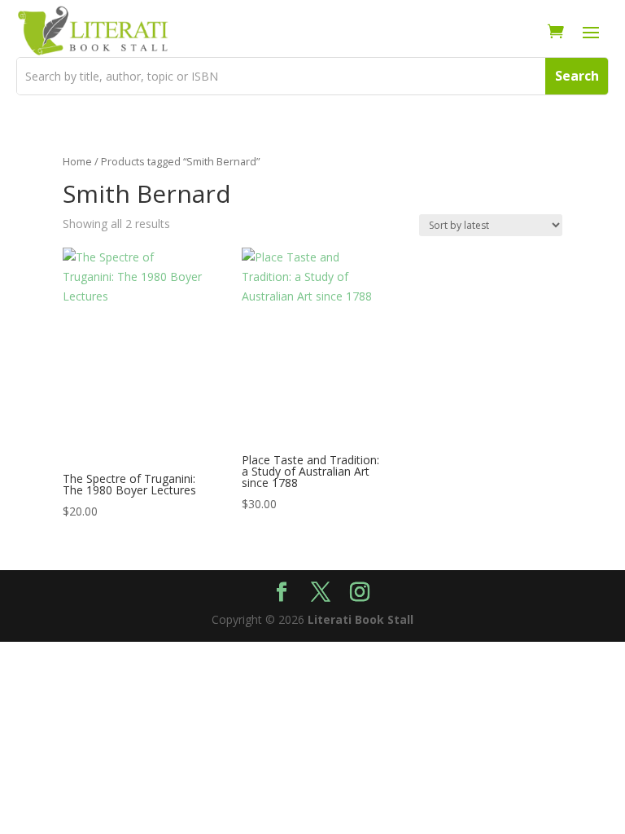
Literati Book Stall (360, 619)
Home (77, 161)
